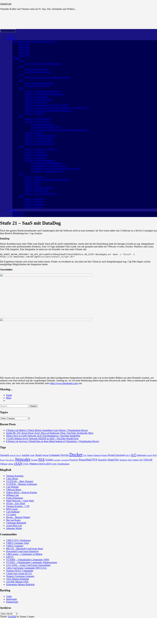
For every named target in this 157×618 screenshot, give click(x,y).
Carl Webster (12, 487)
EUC (85, 455)
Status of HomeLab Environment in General (33, 41)
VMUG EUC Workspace (18, 540)
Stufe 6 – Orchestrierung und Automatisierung (47, 179)
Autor (9, 596)
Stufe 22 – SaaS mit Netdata (38, 141)
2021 (20, 116)
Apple (32, 455)
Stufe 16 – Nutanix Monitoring (39, 160)
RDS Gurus (12, 509)
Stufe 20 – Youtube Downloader (40, 135)
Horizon (104, 455)
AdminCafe (5, 3)
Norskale (34, 460)
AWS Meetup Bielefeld (17, 579)
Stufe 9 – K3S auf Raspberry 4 (39, 188)
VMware (4, 464)
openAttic (57, 460)
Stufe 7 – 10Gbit (33, 182)
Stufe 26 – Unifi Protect (36, 96)
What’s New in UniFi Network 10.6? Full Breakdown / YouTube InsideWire (43, 435)
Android (13, 455)
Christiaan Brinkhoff (16, 522)
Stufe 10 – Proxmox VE (36, 190)
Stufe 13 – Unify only (35, 152)
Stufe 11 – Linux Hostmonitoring (41, 193)
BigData (45, 455)
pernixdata (65, 460)
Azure (38, 455)
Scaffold (12, 616)
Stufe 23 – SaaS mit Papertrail (39, 143)
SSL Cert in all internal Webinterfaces (43, 63)
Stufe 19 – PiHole (33, 132)
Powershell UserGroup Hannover (22, 551)
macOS (149, 455)
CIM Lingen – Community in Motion (24, 554)
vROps (10, 464)
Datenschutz (18, 212)
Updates (16, 58)
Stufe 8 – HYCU (33, 185)
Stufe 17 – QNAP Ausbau (37, 119)
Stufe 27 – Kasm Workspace (38, 99)
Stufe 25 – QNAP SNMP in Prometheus (44, 94)
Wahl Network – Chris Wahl (20, 500)
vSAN (18, 463)
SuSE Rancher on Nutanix (37, 72)
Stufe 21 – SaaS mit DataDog (39, 138)
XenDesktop (63, 464)
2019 (20, 174)
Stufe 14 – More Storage (36, 154)
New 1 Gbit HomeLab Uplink (39, 83)
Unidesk (135, 460)
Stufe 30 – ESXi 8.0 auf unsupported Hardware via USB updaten (56, 108)
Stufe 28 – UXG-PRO (35, 102)
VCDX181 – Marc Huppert (19, 481)
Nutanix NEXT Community (19, 570)
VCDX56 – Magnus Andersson (21, 484)
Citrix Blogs (12, 478)
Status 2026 (24, 44)
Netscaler (22, 459)
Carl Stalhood (12, 511)
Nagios (2, 460)
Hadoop (90, 455)
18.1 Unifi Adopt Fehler (42, 124)
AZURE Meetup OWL (17, 581)
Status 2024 (24, 49)
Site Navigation (8, 30)
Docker (76, 454)
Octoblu (49, 459)
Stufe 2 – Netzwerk (34, 201)
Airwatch (4, 455)
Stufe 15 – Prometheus (35, 157)
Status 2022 (24, 55)
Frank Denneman (14, 498)
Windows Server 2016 (40, 463)
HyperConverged (116, 455)
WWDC (54, 464)
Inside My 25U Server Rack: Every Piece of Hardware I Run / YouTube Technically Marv (50, 433)
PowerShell (85, 459)
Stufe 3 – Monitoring (35, 204)
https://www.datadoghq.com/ (64, 383)
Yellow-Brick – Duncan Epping (21, 492)
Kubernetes (141, 455)
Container (54, 455)
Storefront (123, 460)
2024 (20, 74)
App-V (18, 455)
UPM (141, 460)
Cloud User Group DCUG (19, 573)
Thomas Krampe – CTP (17, 506)
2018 (20, 196)
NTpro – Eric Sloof (15, 503)
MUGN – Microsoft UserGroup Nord (24, 548)
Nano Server (10, 460)
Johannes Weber (14, 528)
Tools (130, 460)
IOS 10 (128, 455)
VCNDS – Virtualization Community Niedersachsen (31, 562)
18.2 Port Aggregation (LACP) (46, 127)
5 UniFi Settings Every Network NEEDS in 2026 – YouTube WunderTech (42, 438)
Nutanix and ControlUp (36, 69)
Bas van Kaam (13, 520)
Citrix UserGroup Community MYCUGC (26, 568)
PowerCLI (73, 460)
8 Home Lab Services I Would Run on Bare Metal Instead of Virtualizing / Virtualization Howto (52, 441)
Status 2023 (24, 52)
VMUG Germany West (17, 543)
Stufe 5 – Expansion (34, 177)
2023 (20, 80)
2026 (20, 61)
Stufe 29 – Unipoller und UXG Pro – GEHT (46, 105)
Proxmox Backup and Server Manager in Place (47, 77)
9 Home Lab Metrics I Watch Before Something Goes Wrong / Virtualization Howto (47, 430)
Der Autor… (18, 215)
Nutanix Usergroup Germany (20, 576)
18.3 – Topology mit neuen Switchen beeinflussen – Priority (60, 130)
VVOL (26, 464)
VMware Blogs (13, 489)
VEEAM (147, 459)
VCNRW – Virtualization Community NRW (27, 559)
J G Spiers (11, 514)
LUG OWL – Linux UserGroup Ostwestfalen (28, 565)
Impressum (11, 210)
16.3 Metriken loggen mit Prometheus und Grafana (55, 168)
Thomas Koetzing (14, 476)
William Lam (12, 495)
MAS (155, 455)
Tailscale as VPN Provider (37, 85)
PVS (94, 459)
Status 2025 (24, 47)
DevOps (65, 455)
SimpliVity (113, 459)
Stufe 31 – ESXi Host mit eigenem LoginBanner (48, 110)
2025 (20, 66)
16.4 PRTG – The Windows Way (47, 171)
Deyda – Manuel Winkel (18, 517)
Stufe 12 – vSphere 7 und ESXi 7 (41, 149)
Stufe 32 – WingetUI (35, 113)
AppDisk (25, 455)
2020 (20, 146)
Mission (10, 36)
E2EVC (10, 557)
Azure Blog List (14, 525)
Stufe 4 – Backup (33, 207)
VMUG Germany (14, 545)
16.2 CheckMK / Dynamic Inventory (49, 166)
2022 (20, 88)
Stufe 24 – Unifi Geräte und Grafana (42, 91)
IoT (133, 455)
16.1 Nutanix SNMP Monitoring (46, 163)
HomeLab (11, 38)
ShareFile (102, 460)
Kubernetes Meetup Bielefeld (20, 584)
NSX (41, 459)
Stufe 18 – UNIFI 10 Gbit (37, 121)
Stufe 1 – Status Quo (35, 199)
